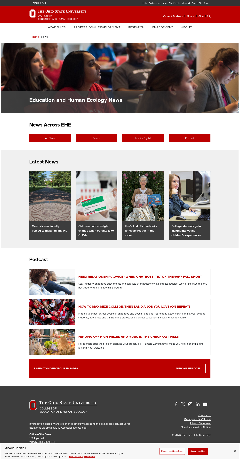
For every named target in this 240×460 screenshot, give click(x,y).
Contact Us (204, 415)
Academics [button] (57, 27)
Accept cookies (198, 451)
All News (50, 138)
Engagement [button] (162, 27)
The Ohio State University (39, 3)
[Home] (58, 14)
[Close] (234, 451)
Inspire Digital (143, 138)
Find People (174, 3)
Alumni (190, 16)
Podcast (189, 138)
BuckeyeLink (155, 3)
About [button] (186, 27)
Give (201, 16)
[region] (120, 451)
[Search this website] (209, 16)
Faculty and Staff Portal (197, 419)
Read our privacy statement (82, 456)
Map (165, 3)
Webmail (186, 3)
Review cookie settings (172, 451)
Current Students (173, 16)
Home (35, 36)
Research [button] (136, 27)
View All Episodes (188, 368)
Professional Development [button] (97, 27)
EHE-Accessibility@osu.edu (71, 427)
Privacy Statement (200, 423)
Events (96, 138)
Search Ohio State (200, 3)
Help (145, 3)
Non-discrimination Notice (196, 427)
